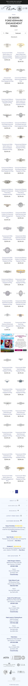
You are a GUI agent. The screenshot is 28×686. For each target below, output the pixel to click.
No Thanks (24, 350)
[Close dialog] (26, 334)
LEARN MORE (19, 350)
